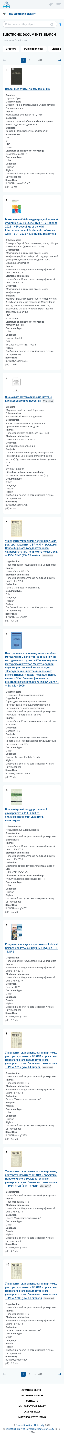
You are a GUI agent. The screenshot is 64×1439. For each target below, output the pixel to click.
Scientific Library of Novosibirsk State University (30, 1429)
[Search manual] (60, 24)
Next (59, 60)
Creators (11, 48)
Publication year (33, 48)
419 (40, 60)
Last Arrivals (32, 1411)
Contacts (32, 1401)
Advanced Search (32, 1390)
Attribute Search (32, 1395)
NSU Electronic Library (22, 14)
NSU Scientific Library (32, 1406)
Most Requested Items (32, 1417)
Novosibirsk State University (30, 1425)
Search (52, 24)
